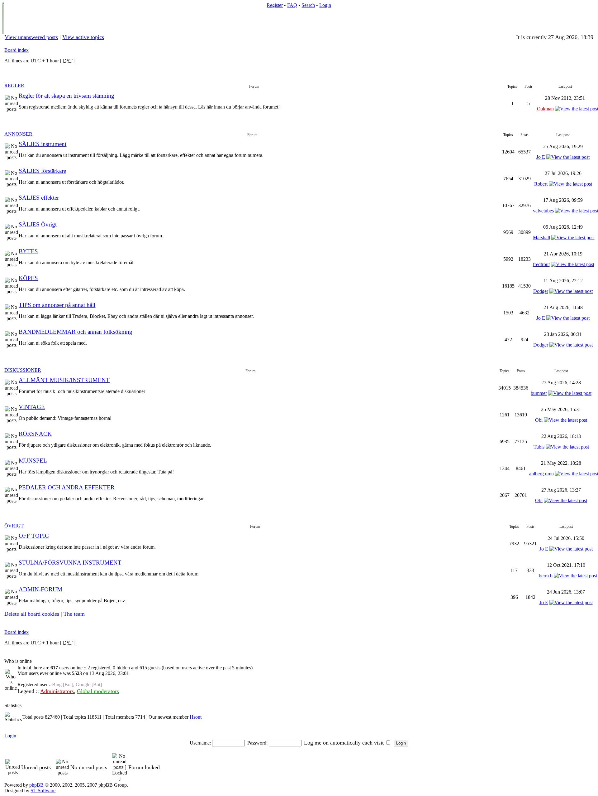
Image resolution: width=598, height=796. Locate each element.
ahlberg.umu (541, 473)
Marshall (541, 237)
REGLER (14, 85)
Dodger (540, 291)
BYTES (28, 251)
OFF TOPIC (34, 535)
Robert (541, 184)
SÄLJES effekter (39, 197)
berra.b (546, 575)
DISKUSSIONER (22, 370)
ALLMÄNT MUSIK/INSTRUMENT (64, 380)
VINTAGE (32, 407)
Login (325, 5)
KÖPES (28, 278)
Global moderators (98, 691)
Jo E (540, 157)
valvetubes (543, 210)
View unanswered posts (31, 37)
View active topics (83, 37)
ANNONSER (18, 134)
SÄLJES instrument (42, 144)
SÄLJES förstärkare (42, 170)
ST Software (43, 790)
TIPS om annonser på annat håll (57, 305)
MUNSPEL (33, 460)
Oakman (545, 108)
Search (308, 5)
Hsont (196, 717)
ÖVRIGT (14, 525)
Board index (16, 50)
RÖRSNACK (35, 433)
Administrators (57, 691)
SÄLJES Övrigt (38, 224)
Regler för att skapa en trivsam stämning (66, 95)
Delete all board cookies (31, 614)
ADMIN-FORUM (40, 589)
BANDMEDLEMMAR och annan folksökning (75, 331)
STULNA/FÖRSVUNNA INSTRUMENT (70, 562)
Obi (539, 420)
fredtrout (541, 264)
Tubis (539, 446)
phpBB (36, 785)
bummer (539, 393)
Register (275, 5)
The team (74, 614)
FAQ (292, 5)
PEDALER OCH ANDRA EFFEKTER (67, 487)
